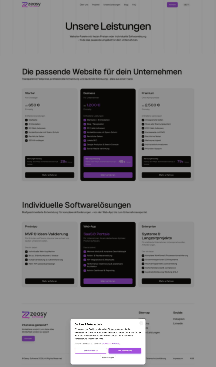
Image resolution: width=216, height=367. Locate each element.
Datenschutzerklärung (111, 343)
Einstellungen (108, 358)
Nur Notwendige (91, 351)
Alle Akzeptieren (125, 351)
